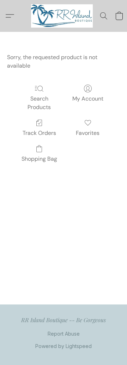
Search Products (39, 103)
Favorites (87, 133)
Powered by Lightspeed (63, 346)
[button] (63, 16)
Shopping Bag (39, 158)
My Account (87, 98)
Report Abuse (64, 334)
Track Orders (39, 133)
